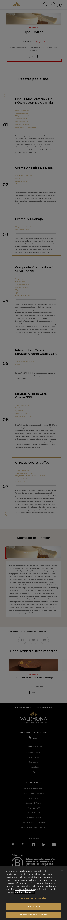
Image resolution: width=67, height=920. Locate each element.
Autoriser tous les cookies (33, 914)
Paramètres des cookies (33, 898)
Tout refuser (33, 906)
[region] (33, 893)
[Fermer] (62, 871)
